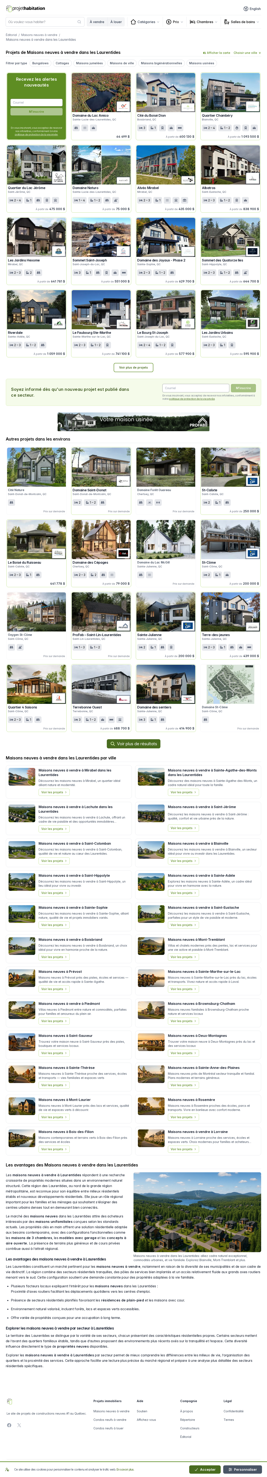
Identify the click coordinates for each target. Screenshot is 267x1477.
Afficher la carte (218, 52)
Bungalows (40, 63)
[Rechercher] (79, 22)
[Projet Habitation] (25, 8)
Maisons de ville (122, 63)
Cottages (62, 63)
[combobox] (45, 21)
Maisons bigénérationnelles (161, 63)
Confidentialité (234, 1411)
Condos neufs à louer (108, 1428)
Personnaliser (245, 1469)
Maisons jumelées (89, 63)
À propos (186, 1411)
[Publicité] (133, 421)
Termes (229, 1419)
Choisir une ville (245, 52)
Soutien (142, 1411)
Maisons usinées (201, 63)
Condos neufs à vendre (109, 1419)
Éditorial (11, 35)
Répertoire (187, 1419)
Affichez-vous (146, 1419)
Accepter (207, 1469)
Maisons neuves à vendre (39, 35)
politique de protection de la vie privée (36, 134)
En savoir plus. (125, 1469)
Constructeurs (189, 1428)
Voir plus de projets (133, 367)
